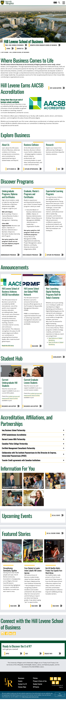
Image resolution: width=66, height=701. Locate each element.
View (58, 169)
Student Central (37, 684)
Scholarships (57, 357)
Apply (7, 654)
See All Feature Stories (53, 533)
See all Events (56, 515)
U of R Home (4, 52)
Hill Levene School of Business (19, 52)
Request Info (48, 654)
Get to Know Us (11, 169)
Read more (35, 346)
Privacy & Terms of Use (40, 681)
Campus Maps (22, 687)
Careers (20, 681)
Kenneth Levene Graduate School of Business (43, 45)
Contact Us (20, 48)
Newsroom (21, 678)
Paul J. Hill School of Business (14, 45)
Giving (8, 48)
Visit (26, 654)
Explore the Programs (53, 255)
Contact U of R (22, 684)
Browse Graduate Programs (29, 255)
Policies (35, 678)
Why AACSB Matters (55, 88)
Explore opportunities (31, 169)
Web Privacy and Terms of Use (30, 697)
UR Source (36, 687)
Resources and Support (9, 406)
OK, (60, 694)
